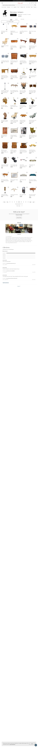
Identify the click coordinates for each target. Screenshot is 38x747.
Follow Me (19, 217)
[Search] (35, 5)
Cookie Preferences (12, 744)
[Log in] (28, 3)
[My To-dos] (30, 3)
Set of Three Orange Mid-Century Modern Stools (11, 278)
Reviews (22, 19)
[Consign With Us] (32, 3)
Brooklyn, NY (20, 14)
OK (32, 743)
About (16, 19)
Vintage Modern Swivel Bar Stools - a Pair (11, 263)
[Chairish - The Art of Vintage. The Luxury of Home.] (20, 3)
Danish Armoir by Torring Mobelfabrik (10, 270)
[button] (2, 3)
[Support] (36, 745)
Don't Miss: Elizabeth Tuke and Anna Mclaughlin (19, 0)
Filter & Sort (10, 21)
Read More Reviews (6, 282)
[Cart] (36, 3)
